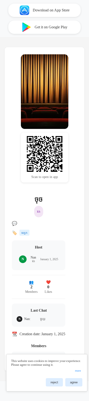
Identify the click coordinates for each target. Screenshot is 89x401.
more (78, 370)
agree (74, 382)
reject (54, 382)
